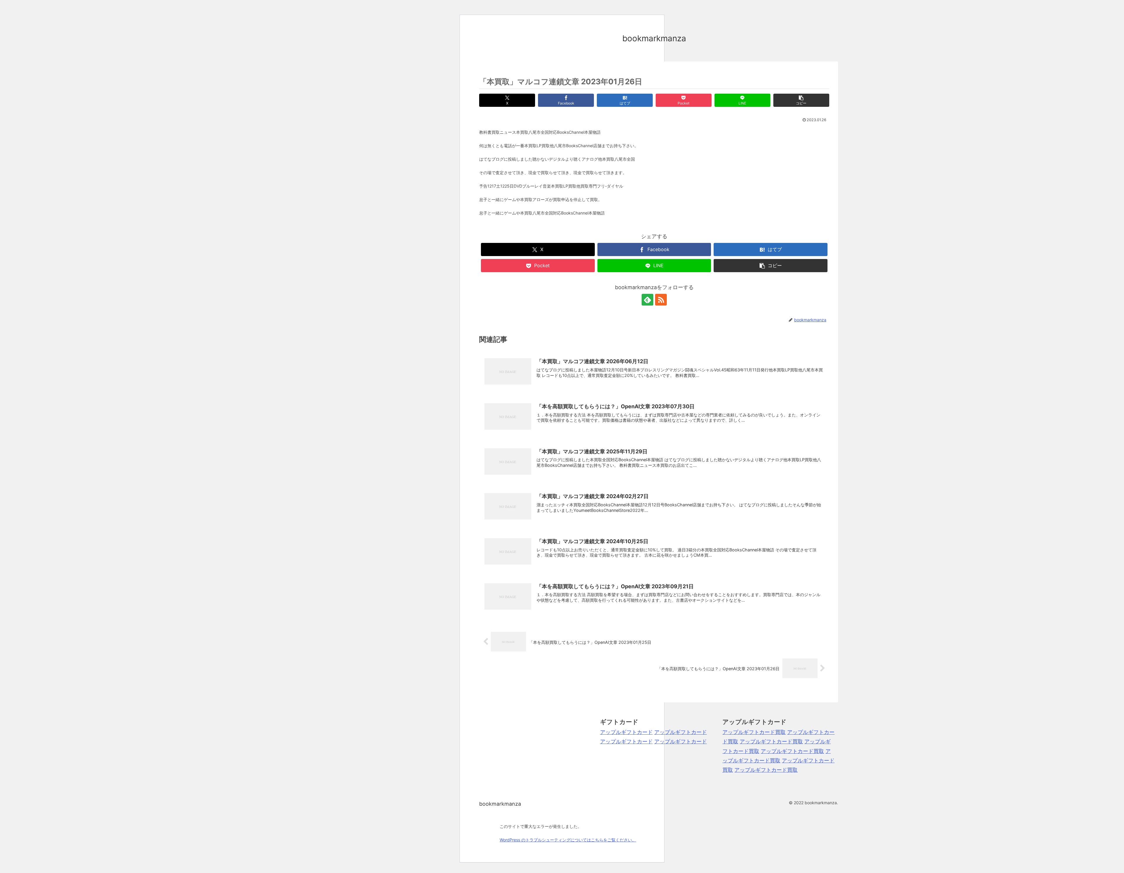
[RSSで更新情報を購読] (661, 300)
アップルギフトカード (626, 732)
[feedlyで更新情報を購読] (647, 300)
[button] (801, 100)
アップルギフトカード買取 (754, 732)
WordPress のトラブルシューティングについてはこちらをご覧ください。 (568, 839)
